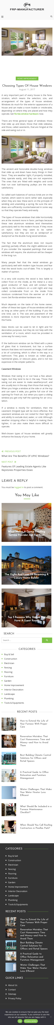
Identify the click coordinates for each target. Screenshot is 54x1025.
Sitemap (12, 994)
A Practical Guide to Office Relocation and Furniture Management (34, 775)
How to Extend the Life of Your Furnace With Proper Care (34, 724)
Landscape (9, 694)
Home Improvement (27, 78)
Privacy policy (31, 1021)
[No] (50, 1017)
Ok (20, 1021)
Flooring (8, 672)
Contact (12, 989)
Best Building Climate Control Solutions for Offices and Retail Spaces (35, 758)
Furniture (9, 676)
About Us (12, 985)
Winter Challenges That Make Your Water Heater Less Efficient (36, 792)
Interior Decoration (13, 689)
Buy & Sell (9, 654)
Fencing (8, 667)
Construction (10, 658)
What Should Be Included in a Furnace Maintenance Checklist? (36, 809)
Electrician (9, 663)
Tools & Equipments (14, 702)
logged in (19, 487)
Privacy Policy (14, 998)
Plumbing (9, 698)
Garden (7, 680)
